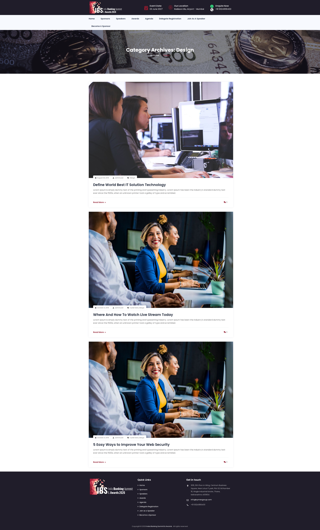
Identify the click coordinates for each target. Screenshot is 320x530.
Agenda (149, 18)
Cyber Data (134, 308)
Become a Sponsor (101, 26)
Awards (135, 18)
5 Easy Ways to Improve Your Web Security (131, 444)
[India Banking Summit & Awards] (106, 7)
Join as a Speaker (196, 18)
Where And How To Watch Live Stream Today (133, 314)
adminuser (119, 178)
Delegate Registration (170, 18)
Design (132, 178)
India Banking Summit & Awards (159, 526)
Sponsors (105, 18)
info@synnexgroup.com (201, 499)
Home (92, 18)
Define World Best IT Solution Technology (129, 184)
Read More (98, 202)
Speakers (121, 18)
